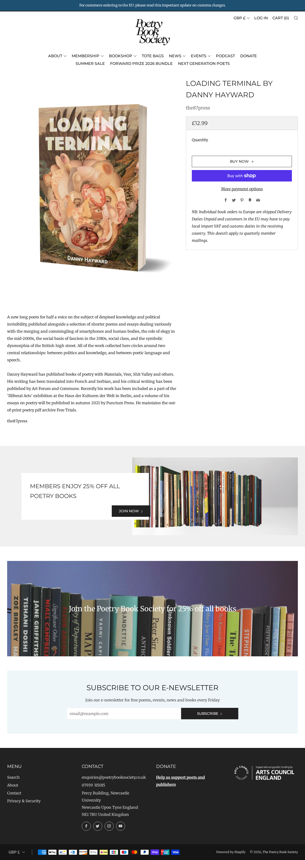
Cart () (280, 18)
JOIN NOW (129, 511)
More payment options (242, 189)
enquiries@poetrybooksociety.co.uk (114, 777)
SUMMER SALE (90, 63)
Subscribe (207, 713)
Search (13, 777)
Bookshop (120, 56)
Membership (85, 56)
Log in (261, 18)
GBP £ (239, 18)
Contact (14, 793)
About (55, 56)
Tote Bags (153, 56)
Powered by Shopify (230, 852)
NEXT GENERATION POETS (204, 63)
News (175, 56)
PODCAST (225, 56)
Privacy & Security (24, 800)
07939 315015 (93, 785)
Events (198, 56)
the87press (198, 108)
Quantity (200, 139)
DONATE (248, 56)
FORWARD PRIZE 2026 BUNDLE (141, 63)
